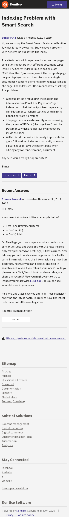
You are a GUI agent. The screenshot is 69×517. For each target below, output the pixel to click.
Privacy (9, 515)
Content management (15, 424)
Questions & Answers (14, 380)
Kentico (21, 510)
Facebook (7, 468)
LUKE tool (36, 281)
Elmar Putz (9, 37)
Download (8, 384)
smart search (11, 175)
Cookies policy (25, 515)
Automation (9, 441)
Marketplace (9, 397)
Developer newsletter (15, 488)
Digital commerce (13, 432)
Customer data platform (17, 436)
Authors (7, 375)
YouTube (7, 472)
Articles (6, 371)
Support (7, 393)
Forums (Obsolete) (13, 401)
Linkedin (7, 480)
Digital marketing (13, 428)
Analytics (7, 445)
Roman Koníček (12, 199)
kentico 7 (29, 175)
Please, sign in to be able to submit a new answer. (36, 338)
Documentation (11, 388)
